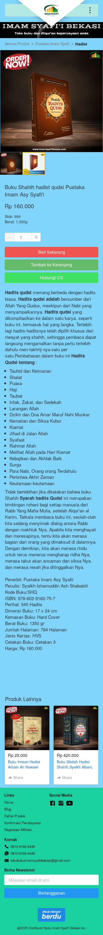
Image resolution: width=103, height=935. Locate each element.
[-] (52, 803)
